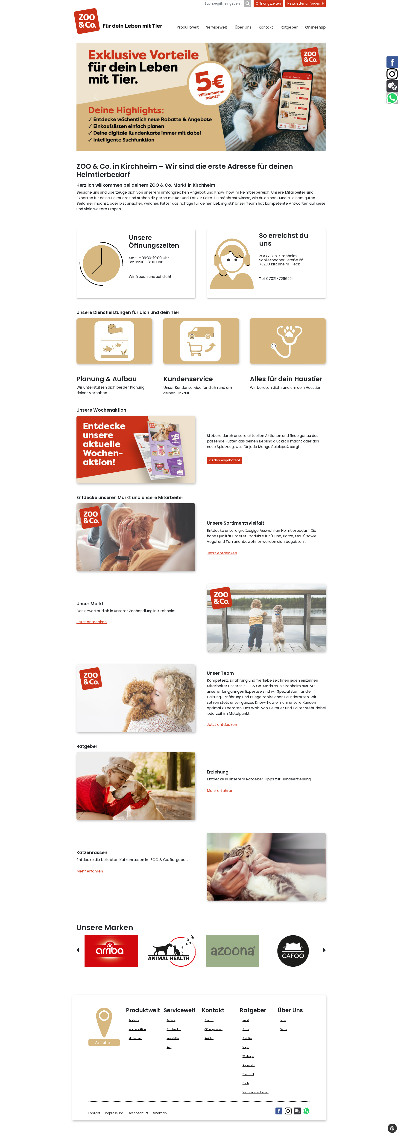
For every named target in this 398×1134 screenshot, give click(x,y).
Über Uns (243, 27)
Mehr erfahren (220, 790)
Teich (246, 1083)
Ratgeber (289, 27)
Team (283, 1029)
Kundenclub (174, 1029)
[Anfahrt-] (104, 1028)
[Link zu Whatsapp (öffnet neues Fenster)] (392, 98)
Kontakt (266, 27)
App (169, 1047)
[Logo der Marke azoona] (232, 951)
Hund (246, 1020)
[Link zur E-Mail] (392, 86)
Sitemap (160, 1113)
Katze (246, 1029)
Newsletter (173, 1038)
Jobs (283, 1020)
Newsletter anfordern (304, 3)
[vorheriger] (95, 97)
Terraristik (248, 1074)
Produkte (134, 1020)
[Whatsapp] (306, 1111)
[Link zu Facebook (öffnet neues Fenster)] (392, 62)
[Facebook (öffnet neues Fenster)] (278, 1111)
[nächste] (307, 97)
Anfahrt (209, 1038)
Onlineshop (315, 27)
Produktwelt (188, 27)
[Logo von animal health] (172, 951)
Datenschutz (138, 1113)
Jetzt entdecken (222, 553)
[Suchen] (247, 3)
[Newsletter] (297, 1111)
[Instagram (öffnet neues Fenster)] (288, 1111)
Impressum (114, 1113)
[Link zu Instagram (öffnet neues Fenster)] (392, 74)
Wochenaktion (137, 1029)
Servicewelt (216, 27)
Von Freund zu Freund (256, 1092)
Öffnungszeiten (268, 3)
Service (171, 1020)
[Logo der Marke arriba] (111, 951)
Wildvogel (248, 1056)
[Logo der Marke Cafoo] (293, 951)
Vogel (246, 1047)
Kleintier (247, 1038)
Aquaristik (249, 1065)
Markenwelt (135, 1038)
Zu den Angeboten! (224, 460)
